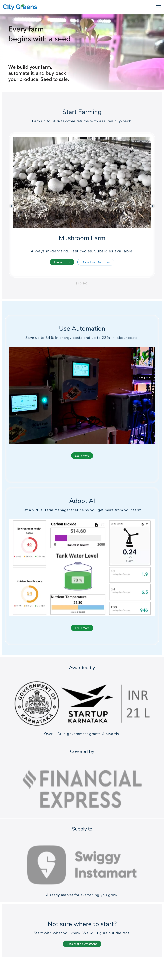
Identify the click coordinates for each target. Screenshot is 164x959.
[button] (11, 206)
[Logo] (20, 7)
